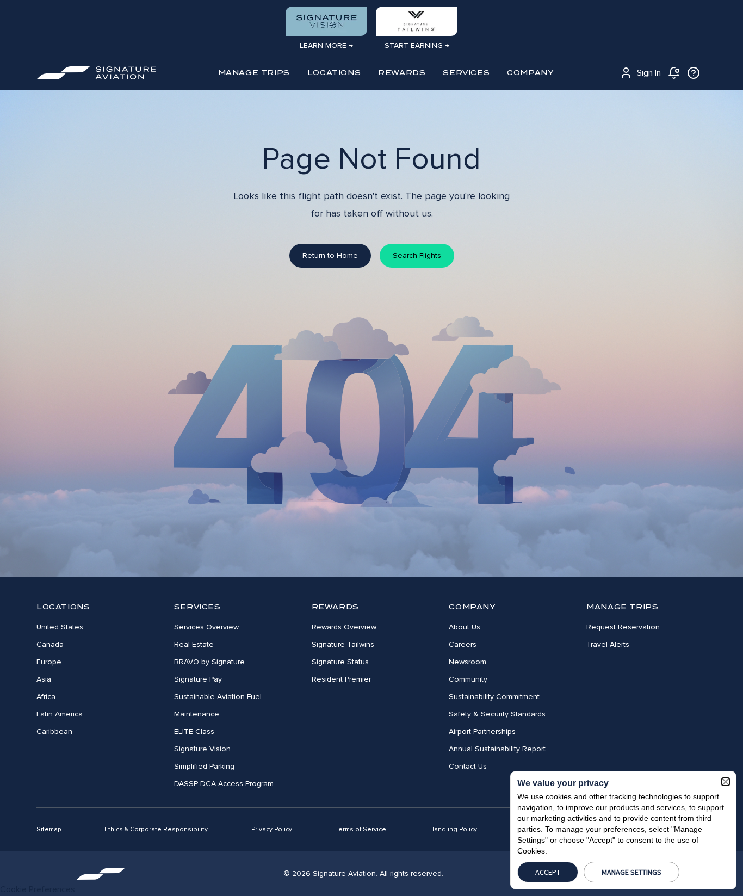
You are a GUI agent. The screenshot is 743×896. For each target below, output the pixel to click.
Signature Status (340, 661)
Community (468, 679)
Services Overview (206, 627)
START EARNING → (417, 45)
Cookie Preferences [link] (37, 889)
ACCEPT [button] (547, 872)
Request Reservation (623, 627)
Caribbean (54, 731)
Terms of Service (360, 829)
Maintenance (196, 714)
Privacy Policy (271, 829)
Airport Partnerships (482, 731)
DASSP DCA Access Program (224, 783)
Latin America (59, 714)
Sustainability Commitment (494, 696)
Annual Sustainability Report (497, 748)
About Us (464, 627)
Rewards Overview (344, 627)
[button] (725, 782)
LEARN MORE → (326, 45)
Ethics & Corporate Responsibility (156, 829)
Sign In (649, 72)
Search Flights (417, 255)
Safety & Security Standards (497, 714)
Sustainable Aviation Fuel (218, 696)
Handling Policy (453, 829)
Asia (43, 679)
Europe (48, 661)
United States (59, 627)
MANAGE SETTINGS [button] (631, 872)
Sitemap (48, 829)
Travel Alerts (607, 644)
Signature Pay (198, 679)
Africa (45, 696)
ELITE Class (194, 731)
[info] (693, 73)
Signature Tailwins (343, 644)
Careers (462, 644)
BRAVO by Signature (209, 661)
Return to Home (330, 255)
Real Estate (194, 644)
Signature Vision (202, 748)
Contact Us (468, 766)
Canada (50, 644)
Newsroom (467, 661)
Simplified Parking (204, 766)
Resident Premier (341, 679)
